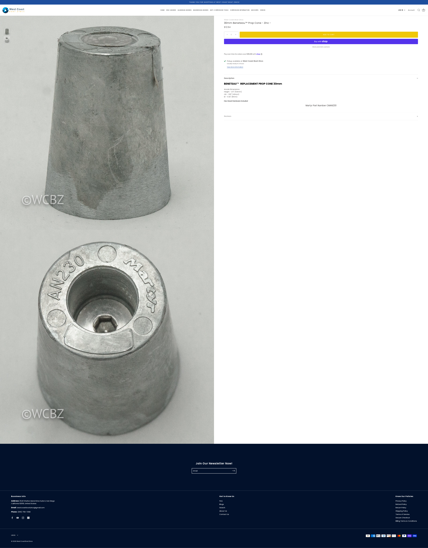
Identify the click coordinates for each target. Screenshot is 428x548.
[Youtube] (17, 517)
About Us (223, 511)
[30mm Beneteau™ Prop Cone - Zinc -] (6, 31)
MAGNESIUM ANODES (200, 10)
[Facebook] (12, 517)
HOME (162, 10)
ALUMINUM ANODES (185, 10)
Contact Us (224, 514)
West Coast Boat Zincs (233, 20)
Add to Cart (329, 35)
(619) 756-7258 (24, 512)
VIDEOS (262, 10)
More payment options (321, 47)
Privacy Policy (401, 501)
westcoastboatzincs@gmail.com (31, 507)
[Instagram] (23, 517)
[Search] (419, 10)
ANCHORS (254, 10)
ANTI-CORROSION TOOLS (219, 10)
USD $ (400, 10)
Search (222, 507)
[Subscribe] (233, 470)
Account (411, 10)
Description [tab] (229, 78)
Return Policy (401, 507)
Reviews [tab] (227, 116)
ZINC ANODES (171, 10)
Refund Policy (401, 504)
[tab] (321, 97)
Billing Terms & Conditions (406, 521)
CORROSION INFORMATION (240, 10)
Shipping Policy (402, 511)
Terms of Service (402, 514)
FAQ (221, 501)
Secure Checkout (403, 517)
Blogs (221, 504)
